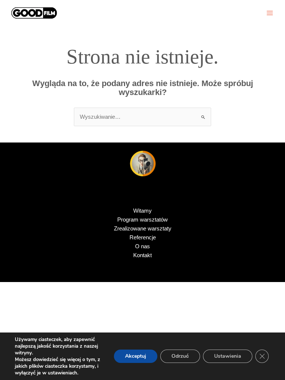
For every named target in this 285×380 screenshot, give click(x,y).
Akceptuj (135, 356)
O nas (142, 246)
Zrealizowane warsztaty (142, 229)
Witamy (142, 211)
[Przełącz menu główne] (270, 13)
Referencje (143, 237)
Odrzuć (180, 356)
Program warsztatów (142, 220)
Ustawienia (227, 356)
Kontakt (142, 255)
